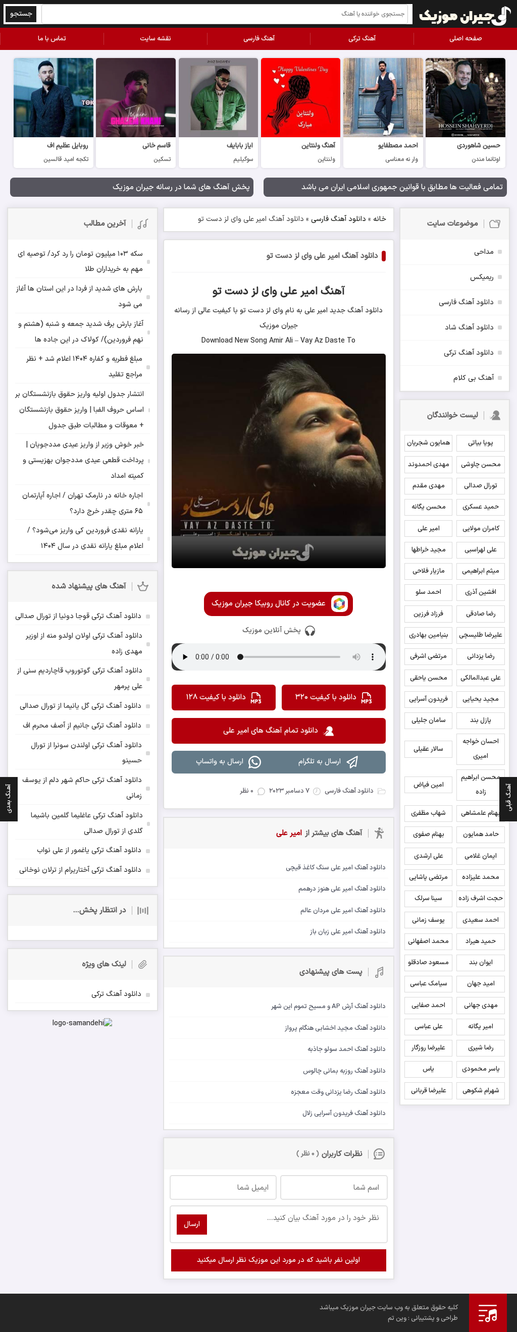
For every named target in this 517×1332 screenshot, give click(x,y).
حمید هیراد (481, 941)
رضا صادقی (481, 614)
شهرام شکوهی (480, 1091)
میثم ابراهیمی (480, 571)
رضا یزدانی (481, 656)
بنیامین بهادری (428, 635)
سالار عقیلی (428, 749)
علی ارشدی (428, 856)
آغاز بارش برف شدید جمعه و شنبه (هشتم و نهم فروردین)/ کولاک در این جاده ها (80, 332)
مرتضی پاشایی (428, 877)
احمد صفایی (428, 1006)
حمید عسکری (480, 507)
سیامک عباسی (428, 984)
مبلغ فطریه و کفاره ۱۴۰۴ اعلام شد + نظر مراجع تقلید (84, 367)
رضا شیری (481, 1048)
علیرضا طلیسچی (480, 635)
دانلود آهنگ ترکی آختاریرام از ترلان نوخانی (80, 870)
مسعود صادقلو (428, 963)
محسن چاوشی (481, 465)
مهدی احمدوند (428, 465)
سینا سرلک (428, 899)
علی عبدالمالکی (480, 678)
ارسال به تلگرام (319, 761)
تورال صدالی (480, 486)
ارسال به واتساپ (219, 761)
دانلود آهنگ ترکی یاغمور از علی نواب (89, 850)
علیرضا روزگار (428, 1048)
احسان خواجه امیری (480, 749)
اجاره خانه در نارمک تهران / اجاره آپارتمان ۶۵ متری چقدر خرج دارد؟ (82, 503)
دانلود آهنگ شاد (469, 327)
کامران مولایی (480, 529)
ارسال (192, 1224)
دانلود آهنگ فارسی (338, 219)
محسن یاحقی (428, 678)
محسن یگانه (428, 507)
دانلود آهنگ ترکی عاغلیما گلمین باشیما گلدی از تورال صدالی (87, 823)
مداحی (484, 252)
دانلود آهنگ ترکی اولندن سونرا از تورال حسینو (86, 753)
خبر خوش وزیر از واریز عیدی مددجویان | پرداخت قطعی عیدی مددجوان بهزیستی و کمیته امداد (83, 460)
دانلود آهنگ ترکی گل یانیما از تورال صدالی (80, 706)
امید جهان (481, 984)
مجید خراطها (428, 550)
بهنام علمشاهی (480, 813)
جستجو (21, 14)
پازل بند (480, 720)
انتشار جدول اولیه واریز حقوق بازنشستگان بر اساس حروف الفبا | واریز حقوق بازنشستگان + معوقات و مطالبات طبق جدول (79, 410)
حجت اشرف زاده (480, 899)
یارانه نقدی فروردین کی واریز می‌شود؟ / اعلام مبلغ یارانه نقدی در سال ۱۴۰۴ (85, 538)
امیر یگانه (480, 1027)
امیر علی (429, 529)
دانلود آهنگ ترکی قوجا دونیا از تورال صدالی (78, 616)
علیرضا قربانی (428, 1091)
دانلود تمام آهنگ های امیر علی (270, 731)
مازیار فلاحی (428, 571)
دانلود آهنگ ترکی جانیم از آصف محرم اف (82, 725)
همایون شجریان (428, 443)
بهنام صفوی (428, 834)
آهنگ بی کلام (473, 378)
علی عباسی (429, 1027)
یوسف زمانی (428, 920)
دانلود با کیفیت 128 (216, 697)
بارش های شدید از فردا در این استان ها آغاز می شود (79, 297)
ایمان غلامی (480, 856)
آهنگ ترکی (362, 39)
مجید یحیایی (480, 699)
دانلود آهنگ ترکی (469, 353)
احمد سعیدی (480, 920)
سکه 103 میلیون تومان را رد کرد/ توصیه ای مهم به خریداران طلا (80, 262)
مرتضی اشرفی (428, 656)
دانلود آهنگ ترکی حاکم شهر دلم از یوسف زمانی (82, 788)
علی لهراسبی (480, 550)
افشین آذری (480, 592)
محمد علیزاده (480, 877)
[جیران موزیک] (465, 14)
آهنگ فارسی (259, 39)
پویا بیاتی (480, 443)
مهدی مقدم (428, 486)
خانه (379, 219)
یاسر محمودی (481, 1069)
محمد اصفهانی (428, 941)
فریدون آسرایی (428, 699)
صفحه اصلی (465, 39)
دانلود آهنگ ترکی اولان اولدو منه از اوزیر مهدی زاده (84, 644)
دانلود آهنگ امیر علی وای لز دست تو (322, 256)
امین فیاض (428, 785)
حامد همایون (481, 834)
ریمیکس (482, 277)
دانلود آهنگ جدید (355, 310)
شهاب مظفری (428, 813)
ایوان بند (481, 963)
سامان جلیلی (428, 720)
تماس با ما (52, 39)
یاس (428, 1069)
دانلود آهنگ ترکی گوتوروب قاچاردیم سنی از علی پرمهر (79, 678)
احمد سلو (428, 592)
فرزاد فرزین (428, 614)
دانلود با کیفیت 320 (325, 697)
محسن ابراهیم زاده (480, 784)
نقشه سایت (155, 39)
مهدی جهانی (481, 1006)
